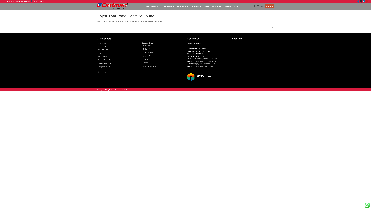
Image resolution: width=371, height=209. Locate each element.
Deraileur (146, 63)
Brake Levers (147, 46)
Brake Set (146, 49)
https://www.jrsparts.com (203, 66)
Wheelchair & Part (104, 63)
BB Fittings (102, 46)
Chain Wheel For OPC (151, 66)
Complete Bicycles (104, 67)
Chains (100, 53)
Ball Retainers (103, 50)
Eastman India (102, 44)
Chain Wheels (148, 52)
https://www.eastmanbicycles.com (206, 61)
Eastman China (147, 43)
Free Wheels (102, 56)
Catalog (269, 6)
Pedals (145, 59)
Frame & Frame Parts (105, 60)
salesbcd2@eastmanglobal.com (19, 1)
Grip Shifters (147, 56)
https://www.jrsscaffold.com (204, 64)
